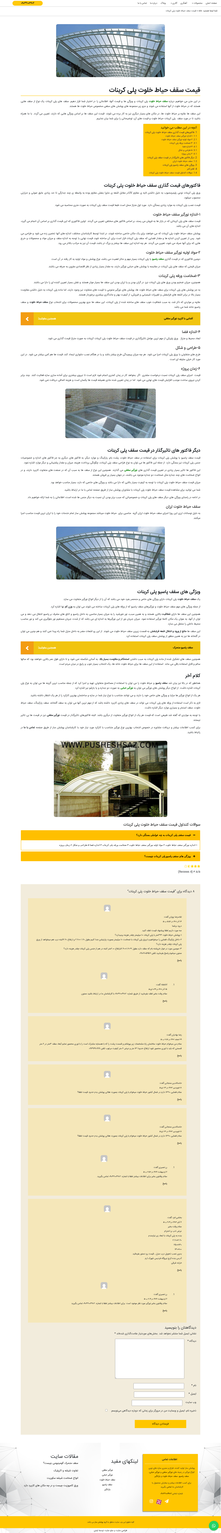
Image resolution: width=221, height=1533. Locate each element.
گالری (174, 3)
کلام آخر (190, 169)
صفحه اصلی (211, 3)
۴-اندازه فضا (187, 147)
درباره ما (153, 3)
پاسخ (179, 960)
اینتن (96, 1530)
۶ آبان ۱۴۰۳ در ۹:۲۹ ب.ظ (172, 1222)
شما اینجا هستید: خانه (207, 11)
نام (193, 1385)
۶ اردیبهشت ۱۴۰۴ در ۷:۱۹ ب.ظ (155, 1299)
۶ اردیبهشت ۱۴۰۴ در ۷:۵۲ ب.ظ (155, 1172)
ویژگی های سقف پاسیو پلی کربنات (178, 165)
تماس (169, 1487)
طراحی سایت (121, 1530)
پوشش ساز (99, 1522)
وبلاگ (163, 3)
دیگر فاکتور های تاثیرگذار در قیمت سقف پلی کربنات (170, 158)
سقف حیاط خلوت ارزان (183, 161)
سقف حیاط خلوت (158, 101)
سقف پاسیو (158, 259)
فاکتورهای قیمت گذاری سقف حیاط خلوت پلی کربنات (169, 132)
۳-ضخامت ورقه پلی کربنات (181, 143)
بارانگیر (107, 1490)
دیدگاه (192, 1341)
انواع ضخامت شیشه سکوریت (62, 1478)
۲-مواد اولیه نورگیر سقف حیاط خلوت (177, 139)
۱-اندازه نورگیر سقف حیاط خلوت (179, 136)
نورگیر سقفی (130, 470)
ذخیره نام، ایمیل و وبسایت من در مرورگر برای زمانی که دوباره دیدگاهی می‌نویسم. (153, 1411)
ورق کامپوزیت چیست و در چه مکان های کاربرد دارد (51, 1485)
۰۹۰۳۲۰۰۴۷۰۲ (27, 3)
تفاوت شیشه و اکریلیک (66, 1471)
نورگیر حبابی (126, 688)
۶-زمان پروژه (187, 154)
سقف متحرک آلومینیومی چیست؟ (60, 1463)
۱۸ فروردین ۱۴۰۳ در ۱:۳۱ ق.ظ (170, 1087)
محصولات (197, 3)
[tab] (110, 835)
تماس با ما (142, 3)
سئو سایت (109, 1530)
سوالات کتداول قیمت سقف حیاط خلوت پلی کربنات (171, 173)
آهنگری (183, 3)
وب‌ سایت (191, 1402)
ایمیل (192, 1394)
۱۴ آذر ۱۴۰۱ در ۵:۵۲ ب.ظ (172, 921)
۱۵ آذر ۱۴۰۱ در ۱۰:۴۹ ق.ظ (158, 989)
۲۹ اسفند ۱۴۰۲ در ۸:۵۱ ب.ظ (171, 1039)
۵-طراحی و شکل (185, 150)
